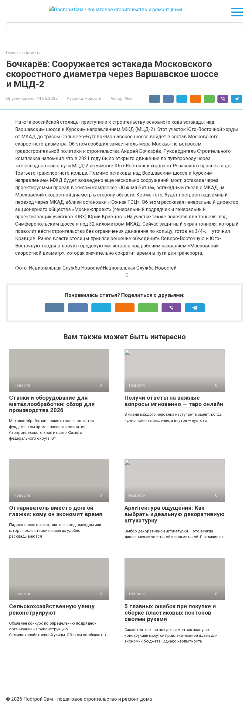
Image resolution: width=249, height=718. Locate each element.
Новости (93, 98)
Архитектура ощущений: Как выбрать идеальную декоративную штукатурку (174, 514)
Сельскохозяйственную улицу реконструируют (52, 609)
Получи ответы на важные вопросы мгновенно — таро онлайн (173, 401)
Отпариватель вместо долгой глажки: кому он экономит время (55, 511)
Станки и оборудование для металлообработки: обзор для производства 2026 (52, 404)
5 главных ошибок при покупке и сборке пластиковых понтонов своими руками (170, 612)
